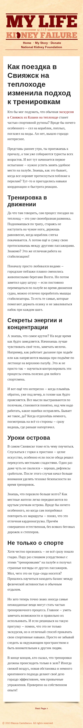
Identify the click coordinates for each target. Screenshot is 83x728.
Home (27, 43)
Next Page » (41, 708)
